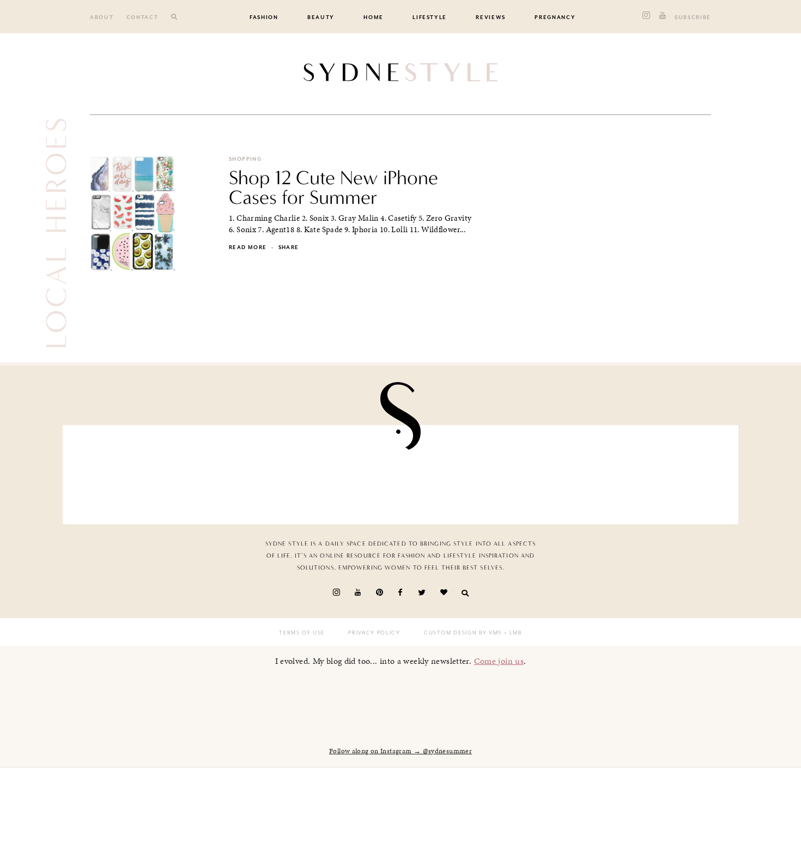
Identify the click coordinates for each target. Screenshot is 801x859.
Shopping (245, 159)
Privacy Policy (374, 633)
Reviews (491, 17)
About (101, 17)
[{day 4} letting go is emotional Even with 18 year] (236, 472)
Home (373, 17)
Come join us (499, 661)
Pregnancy (555, 17)
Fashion (264, 17)
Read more (247, 247)
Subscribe (693, 17)
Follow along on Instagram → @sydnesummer (400, 751)
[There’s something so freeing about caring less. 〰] (345, 472)
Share (288, 247)
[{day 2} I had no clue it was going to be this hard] (675, 472)
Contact (142, 17)
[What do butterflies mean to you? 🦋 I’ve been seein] (126, 472)
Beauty (321, 17)
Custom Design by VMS (463, 633)
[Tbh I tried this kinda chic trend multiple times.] (565, 472)
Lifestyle (429, 17)
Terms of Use (302, 633)
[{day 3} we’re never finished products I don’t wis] (455, 472)
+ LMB (512, 633)
